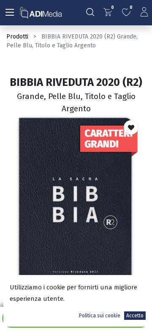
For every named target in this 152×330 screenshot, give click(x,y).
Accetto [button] (135, 316)
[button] (131, 127)
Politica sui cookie (99, 316)
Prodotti (17, 36)
